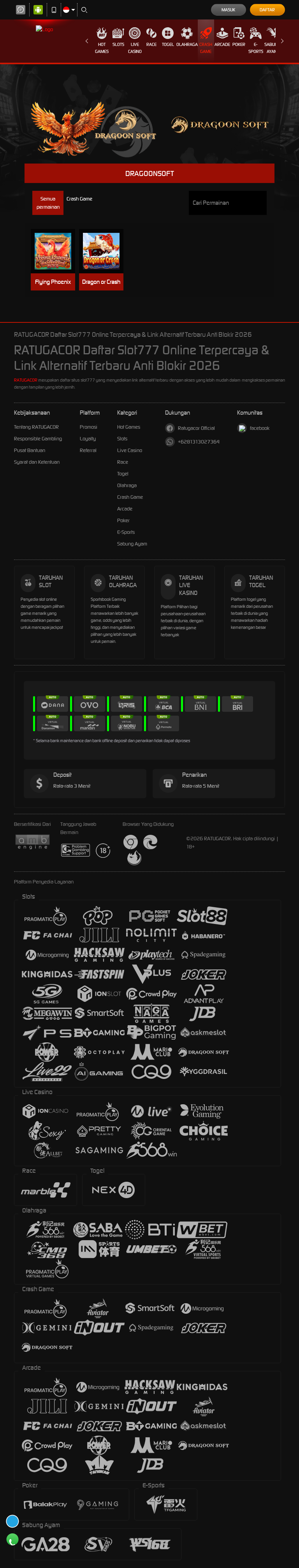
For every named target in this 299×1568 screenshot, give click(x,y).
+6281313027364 (199, 441)
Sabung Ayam (272, 48)
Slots (118, 44)
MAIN (57, 251)
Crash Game (205, 48)
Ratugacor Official (196, 428)
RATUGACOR (25, 380)
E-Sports (255, 48)
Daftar (267, 9)
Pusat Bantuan (29, 450)
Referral (88, 450)
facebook (259, 428)
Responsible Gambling (38, 438)
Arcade (222, 44)
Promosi (88, 427)
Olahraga (187, 44)
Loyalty (88, 438)
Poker (238, 44)
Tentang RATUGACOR (36, 427)
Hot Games (102, 48)
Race (151, 44)
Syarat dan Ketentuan (37, 462)
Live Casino (135, 48)
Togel (168, 44)
